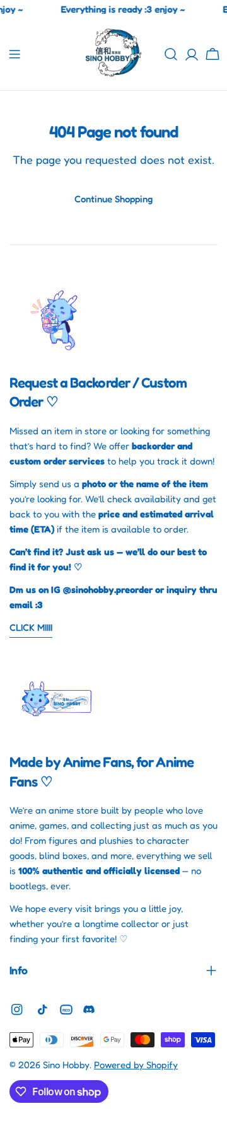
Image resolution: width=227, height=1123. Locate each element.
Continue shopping (113, 199)
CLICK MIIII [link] (30, 627)
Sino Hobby (66, 1065)
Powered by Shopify (136, 1065)
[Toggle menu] (14, 54)
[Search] (170, 54)
